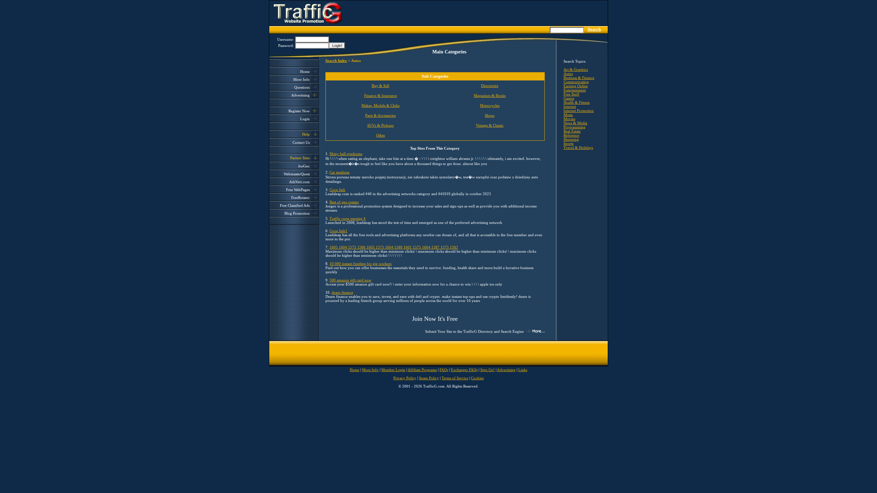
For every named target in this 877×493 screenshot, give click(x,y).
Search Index (336, 61)
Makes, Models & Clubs (380, 105)
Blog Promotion (297, 213)
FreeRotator (300, 197)
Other (380, 135)
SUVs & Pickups (380, 125)
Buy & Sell (380, 86)
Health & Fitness (577, 102)
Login (305, 119)
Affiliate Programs (422, 370)
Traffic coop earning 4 (348, 218)
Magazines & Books (490, 95)
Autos (568, 74)
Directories (489, 86)
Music (568, 115)
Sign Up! (487, 370)
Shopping (571, 139)
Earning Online (576, 86)
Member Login (393, 370)
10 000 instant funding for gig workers (361, 264)
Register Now (299, 111)
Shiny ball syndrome (346, 154)
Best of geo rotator (344, 202)
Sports (568, 143)
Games (569, 98)
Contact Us (301, 142)
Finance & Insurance (380, 95)
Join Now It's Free (435, 318)
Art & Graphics (576, 69)
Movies (569, 119)
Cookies (477, 378)
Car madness (339, 172)
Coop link (337, 190)
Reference (571, 135)
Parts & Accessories (380, 115)
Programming (574, 127)
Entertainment (575, 90)
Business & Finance (579, 78)
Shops (489, 115)
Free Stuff (571, 94)
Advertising (300, 95)
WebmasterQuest (297, 174)
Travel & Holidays (578, 148)
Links (522, 370)
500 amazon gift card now (350, 280)
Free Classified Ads (295, 205)
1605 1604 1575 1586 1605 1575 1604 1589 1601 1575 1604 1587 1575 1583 (394, 247)
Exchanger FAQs (464, 370)
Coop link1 (338, 231)
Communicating (576, 82)
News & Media (575, 123)
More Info (301, 79)
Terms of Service (455, 378)
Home (305, 71)
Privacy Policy (404, 378)
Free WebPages (298, 190)
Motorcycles (489, 105)
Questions (302, 87)
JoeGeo (304, 166)
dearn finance (342, 292)
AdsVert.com (299, 182)
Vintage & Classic (490, 125)
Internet (570, 106)
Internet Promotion (579, 111)
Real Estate (572, 131)
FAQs (444, 370)
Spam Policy (429, 378)
